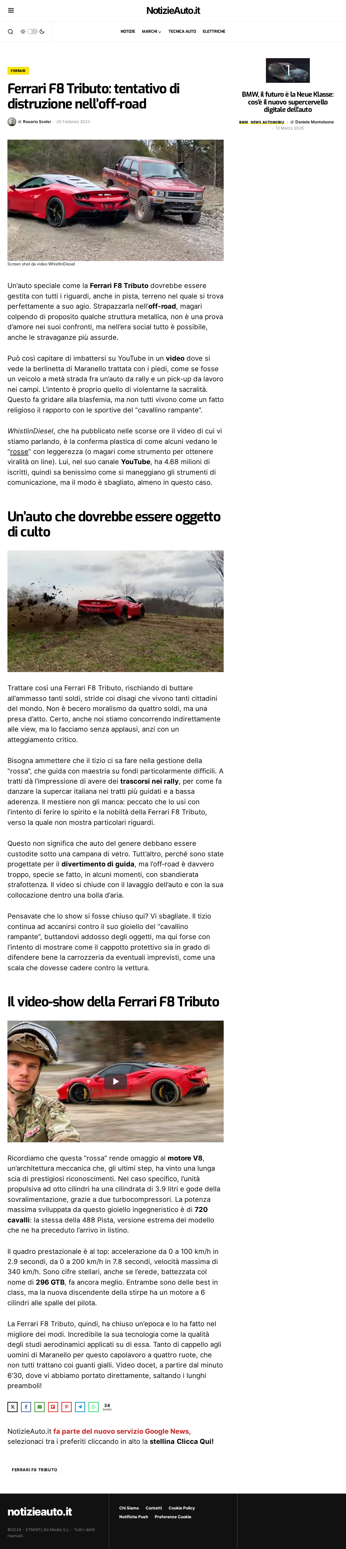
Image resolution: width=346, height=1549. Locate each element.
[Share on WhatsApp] (94, 1407)
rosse (19, 451)
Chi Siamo (129, 1507)
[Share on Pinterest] (66, 1407)
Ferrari (18, 71)
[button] (11, 10)
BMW (243, 122)
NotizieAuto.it (173, 10)
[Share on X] (12, 1407)
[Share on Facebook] (26, 1407)
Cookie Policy (182, 1507)
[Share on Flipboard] (53, 1407)
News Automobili (268, 122)
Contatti (154, 1507)
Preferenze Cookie (173, 1516)
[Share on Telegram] (80, 1407)
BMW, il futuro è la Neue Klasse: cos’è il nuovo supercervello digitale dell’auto (287, 102)
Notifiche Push (133, 1516)
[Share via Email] (39, 1407)
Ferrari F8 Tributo (34, 1469)
